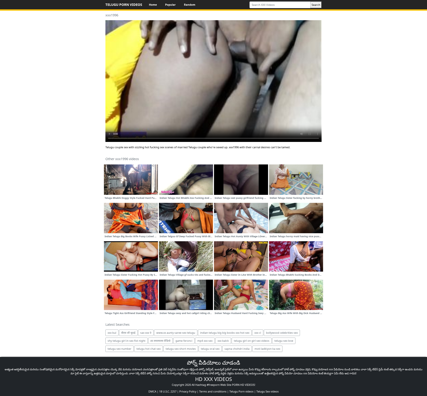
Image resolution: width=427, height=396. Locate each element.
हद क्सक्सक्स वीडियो (160, 341)
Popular (170, 5)
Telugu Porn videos (241, 391)
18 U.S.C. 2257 (167, 391)
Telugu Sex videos (267, 391)
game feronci (183, 341)
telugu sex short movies (181, 349)
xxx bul (112, 333)
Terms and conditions (213, 391)
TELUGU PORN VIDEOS (123, 4)
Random (189, 5)
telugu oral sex (210, 349)
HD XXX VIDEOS (213, 379)
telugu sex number (119, 349)
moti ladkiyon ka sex (267, 349)
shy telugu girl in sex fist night (126, 341)
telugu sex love (283, 341)
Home (153, 5)
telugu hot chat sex (148, 349)
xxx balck (223, 341)
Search (316, 5)
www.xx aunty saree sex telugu (175, 333)
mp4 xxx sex (204, 341)
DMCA (152, 391)
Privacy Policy (187, 391)
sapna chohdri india (237, 349)
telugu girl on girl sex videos (251, 341)
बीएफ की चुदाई (128, 333)
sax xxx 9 (145, 333)
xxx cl (257, 333)
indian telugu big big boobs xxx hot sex (224, 333)
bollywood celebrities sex (282, 333)
